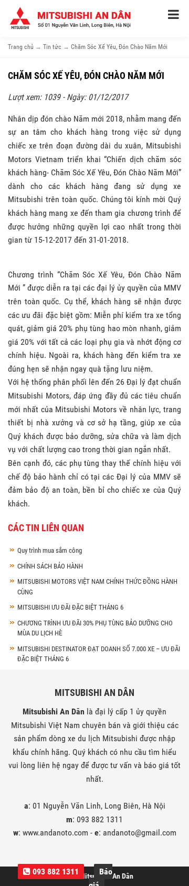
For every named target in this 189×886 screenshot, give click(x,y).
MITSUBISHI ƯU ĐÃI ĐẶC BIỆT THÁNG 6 (70, 607)
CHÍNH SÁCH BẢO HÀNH (50, 566)
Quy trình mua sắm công (49, 550)
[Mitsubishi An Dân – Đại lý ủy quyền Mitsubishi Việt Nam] (71, 18)
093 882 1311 (54, 872)
